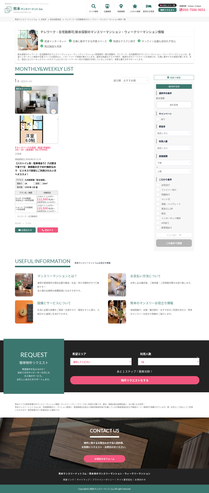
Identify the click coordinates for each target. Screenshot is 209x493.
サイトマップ (83, 479)
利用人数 (145, 354)
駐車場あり (166, 227)
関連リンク (68, 479)
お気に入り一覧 (168, 5)
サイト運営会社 (124, 479)
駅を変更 (174, 104)
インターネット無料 (171, 218)
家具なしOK (167, 208)
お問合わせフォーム (104, 458)
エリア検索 (93, 11)
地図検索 (121, 11)
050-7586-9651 (194, 9)
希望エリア (79, 354)
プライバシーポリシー (103, 479)
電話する (49, 230)
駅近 (163, 213)
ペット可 (165, 199)
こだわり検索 (134, 11)
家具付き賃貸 (148, 11)
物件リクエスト (167, 9)
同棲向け (165, 194)
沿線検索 (107, 11)
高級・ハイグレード (171, 203)
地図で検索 (175, 77)
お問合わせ (26, 230)
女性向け (165, 184)
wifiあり (165, 222)
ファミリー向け (168, 189)
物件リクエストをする (135, 380)
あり (163, 119)
